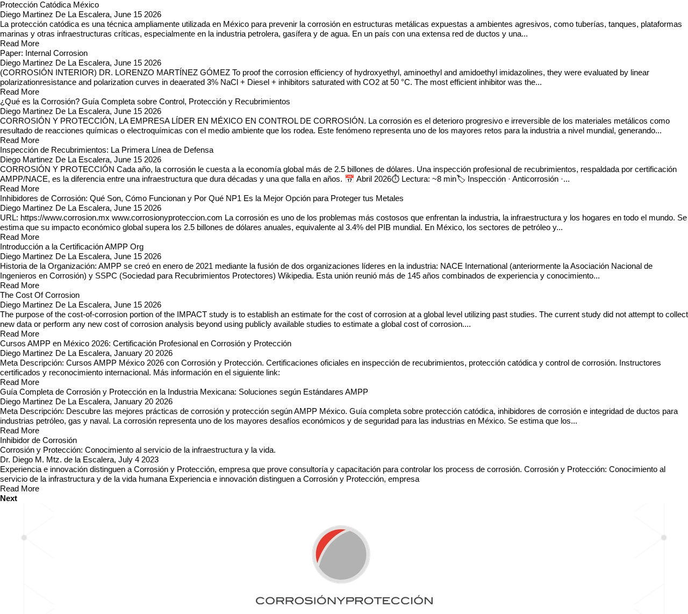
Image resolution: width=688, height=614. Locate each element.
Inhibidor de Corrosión (38, 440)
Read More (19, 43)
